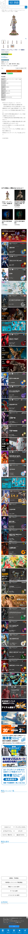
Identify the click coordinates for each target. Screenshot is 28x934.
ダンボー (20, 831)
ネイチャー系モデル (7, 834)
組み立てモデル (20, 834)
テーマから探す (14, 890)
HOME (3, 10)
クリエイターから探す (14, 895)
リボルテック (7, 827)
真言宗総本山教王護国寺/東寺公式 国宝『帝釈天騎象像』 (19, 203)
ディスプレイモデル (20, 827)
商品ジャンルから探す (9, 10)
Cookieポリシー (11, 922)
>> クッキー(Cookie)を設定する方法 (9, 923)
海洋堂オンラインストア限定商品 (14, 882)
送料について (5, 61)
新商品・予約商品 (14, 878)
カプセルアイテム (7, 831)
